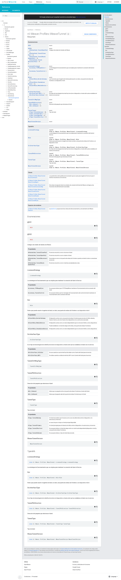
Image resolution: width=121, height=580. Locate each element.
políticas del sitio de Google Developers (69, 550)
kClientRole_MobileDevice (37, 85)
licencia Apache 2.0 (34, 550)
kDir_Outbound (33, 106)
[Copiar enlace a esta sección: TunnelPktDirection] (43, 373)
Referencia (39, 2)
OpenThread (27, 569)
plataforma (54, 208)
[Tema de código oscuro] (95, 226)
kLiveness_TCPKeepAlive (37, 68)
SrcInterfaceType (33, 91)
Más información (81, 17)
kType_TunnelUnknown (36, 112)
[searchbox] (11, 15)
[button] (11, 21)
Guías (23, 2)
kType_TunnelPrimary (36, 113)
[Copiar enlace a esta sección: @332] (33, 234)
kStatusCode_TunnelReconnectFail (35, 60)
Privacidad (34, 576)
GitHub (109, 2)
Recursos (48, 2)
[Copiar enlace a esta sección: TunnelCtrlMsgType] (43, 361)
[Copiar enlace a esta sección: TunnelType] (37, 400)
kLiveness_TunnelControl (37, 71)
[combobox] (84, 1)
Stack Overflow (77, 569)
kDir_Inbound (33, 104)
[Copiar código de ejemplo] (97, 226)
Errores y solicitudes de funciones (81, 564)
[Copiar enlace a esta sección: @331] (33, 222)
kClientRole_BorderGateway (38, 79)
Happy (30, 2)
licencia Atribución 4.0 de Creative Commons (71, 548)
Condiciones (27, 576)
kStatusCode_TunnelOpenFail (38, 50)
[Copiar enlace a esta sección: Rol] (31, 300)
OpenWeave (30, 29)
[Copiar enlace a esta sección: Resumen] (37, 37)
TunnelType (31, 110)
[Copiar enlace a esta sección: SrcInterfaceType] (41, 334)
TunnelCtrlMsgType (34, 99)
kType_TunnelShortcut (36, 117)
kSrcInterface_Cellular (37, 95)
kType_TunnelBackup (35, 115)
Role (29, 77)
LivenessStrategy (33, 66)
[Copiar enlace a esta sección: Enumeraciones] (42, 217)
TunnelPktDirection (34, 102)
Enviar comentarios (90, 34)
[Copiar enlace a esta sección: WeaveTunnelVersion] (44, 439)
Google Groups (76, 567)
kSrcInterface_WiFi (35, 93)
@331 (29, 45)
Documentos (16, 10)
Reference (5, 10)
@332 (29, 48)
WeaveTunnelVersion (34, 121)
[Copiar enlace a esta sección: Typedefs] (36, 451)
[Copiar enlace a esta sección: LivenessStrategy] (41, 270)
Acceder (116, 2)
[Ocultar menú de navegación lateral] (19, 577)
